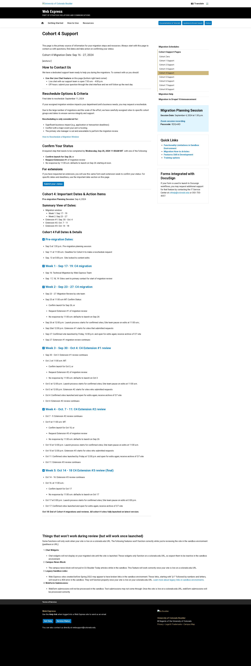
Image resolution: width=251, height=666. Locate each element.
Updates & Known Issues (192, 23)
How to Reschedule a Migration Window (60, 137)
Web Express (52, 11)
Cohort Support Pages (170, 52)
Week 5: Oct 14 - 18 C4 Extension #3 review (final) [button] (79, 470)
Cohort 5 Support (166, 77)
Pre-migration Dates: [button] (59, 239)
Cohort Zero (164, 57)
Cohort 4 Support (166, 73)
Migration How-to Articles (176, 151)
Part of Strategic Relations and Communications (66, 15)
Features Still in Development (178, 154)
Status (208, 23)
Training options (172, 158)
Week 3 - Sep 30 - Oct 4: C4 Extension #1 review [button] (78, 348)
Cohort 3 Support (166, 69)
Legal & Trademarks (173, 624)
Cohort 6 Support (166, 81)
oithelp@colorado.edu (179, 192)
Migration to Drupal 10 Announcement (177, 99)
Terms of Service (49, 602)
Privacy (160, 624)
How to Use (73, 23)
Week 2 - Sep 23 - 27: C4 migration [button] (69, 287)
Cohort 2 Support (166, 65)
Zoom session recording (173, 121)
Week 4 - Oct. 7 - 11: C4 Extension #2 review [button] (76, 409)
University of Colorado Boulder (171, 618)
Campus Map (189, 624)
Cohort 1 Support (166, 61)
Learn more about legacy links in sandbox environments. (178, 580)
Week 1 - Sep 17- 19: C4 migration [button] (69, 266)
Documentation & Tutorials (169, 23)
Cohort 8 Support (166, 89)
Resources (88, 23)
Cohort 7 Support (166, 85)
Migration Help (166, 94)
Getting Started (55, 23)
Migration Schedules (169, 47)
